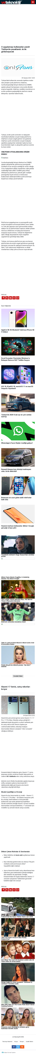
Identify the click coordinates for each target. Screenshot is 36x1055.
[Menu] (32, 2)
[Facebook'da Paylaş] (3, 297)
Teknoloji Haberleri (7, 1041)
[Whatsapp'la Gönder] (14, 297)
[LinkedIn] (10, 297)
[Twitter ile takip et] (18, 1046)
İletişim (22, 1041)
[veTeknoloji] (11, 2)
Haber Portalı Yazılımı (9, 1052)
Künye (16, 1041)
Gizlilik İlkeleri (29, 1041)
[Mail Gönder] (17, 297)
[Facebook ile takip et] (14, 1046)
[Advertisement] (18, 24)
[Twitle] (6, 297)
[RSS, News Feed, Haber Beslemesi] (22, 1046)
